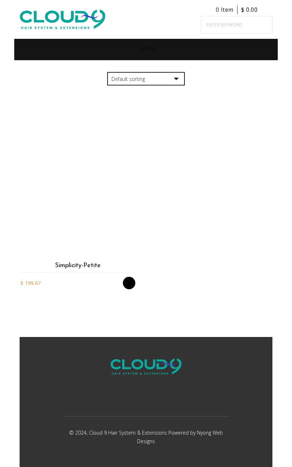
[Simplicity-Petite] (78, 191)
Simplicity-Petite (78, 266)
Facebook (135, 401)
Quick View (132, 255)
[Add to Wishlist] (132, 230)
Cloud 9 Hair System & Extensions (128, 432)
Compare (132, 243)
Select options (132, 218)
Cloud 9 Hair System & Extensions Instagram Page (154, 401)
